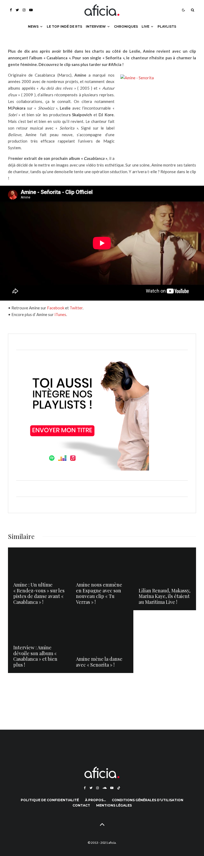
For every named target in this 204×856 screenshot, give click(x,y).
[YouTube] (31, 10)
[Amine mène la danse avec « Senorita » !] (102, 641)
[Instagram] (24, 10)
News (33, 26)
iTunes (60, 314)
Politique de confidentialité (50, 800)
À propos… (95, 800)
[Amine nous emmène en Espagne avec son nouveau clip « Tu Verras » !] (102, 578)
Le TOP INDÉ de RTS (64, 26)
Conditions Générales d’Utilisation (147, 800)
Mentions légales (114, 805)
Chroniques (126, 26)
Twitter (76, 307)
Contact (81, 805)
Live (145, 26)
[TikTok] (118, 787)
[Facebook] (11, 10)
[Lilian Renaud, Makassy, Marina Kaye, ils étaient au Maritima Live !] (164, 578)
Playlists (167, 26)
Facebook (55, 307)
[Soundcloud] (104, 787)
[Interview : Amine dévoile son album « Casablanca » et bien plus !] (39, 641)
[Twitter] (17, 10)
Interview (96, 26)
